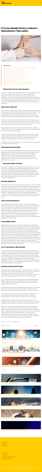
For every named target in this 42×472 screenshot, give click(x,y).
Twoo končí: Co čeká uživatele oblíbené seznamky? (13, 352)
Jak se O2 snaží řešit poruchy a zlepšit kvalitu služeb (18, 82)
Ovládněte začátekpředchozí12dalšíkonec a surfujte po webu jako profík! (18, 366)
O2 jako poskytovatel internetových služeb (16, 71)
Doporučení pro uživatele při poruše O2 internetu (18, 84)
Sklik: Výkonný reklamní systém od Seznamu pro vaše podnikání (14, 430)
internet (39, 325)
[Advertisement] (21, 14)
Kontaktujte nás (15, 321)
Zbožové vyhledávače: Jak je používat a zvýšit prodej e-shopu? (13, 406)
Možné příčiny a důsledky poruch (14, 76)
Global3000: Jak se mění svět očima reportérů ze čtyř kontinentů (16, 339)
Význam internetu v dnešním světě (14, 69)
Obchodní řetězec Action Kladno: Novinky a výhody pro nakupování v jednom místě (17, 394)
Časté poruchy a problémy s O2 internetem (16, 74)
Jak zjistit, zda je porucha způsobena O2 (15, 78)
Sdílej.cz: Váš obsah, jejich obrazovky (8, 418)
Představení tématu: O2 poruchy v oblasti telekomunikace (20, 67)
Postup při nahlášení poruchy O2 (13, 80)
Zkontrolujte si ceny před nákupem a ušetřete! (10, 383)
